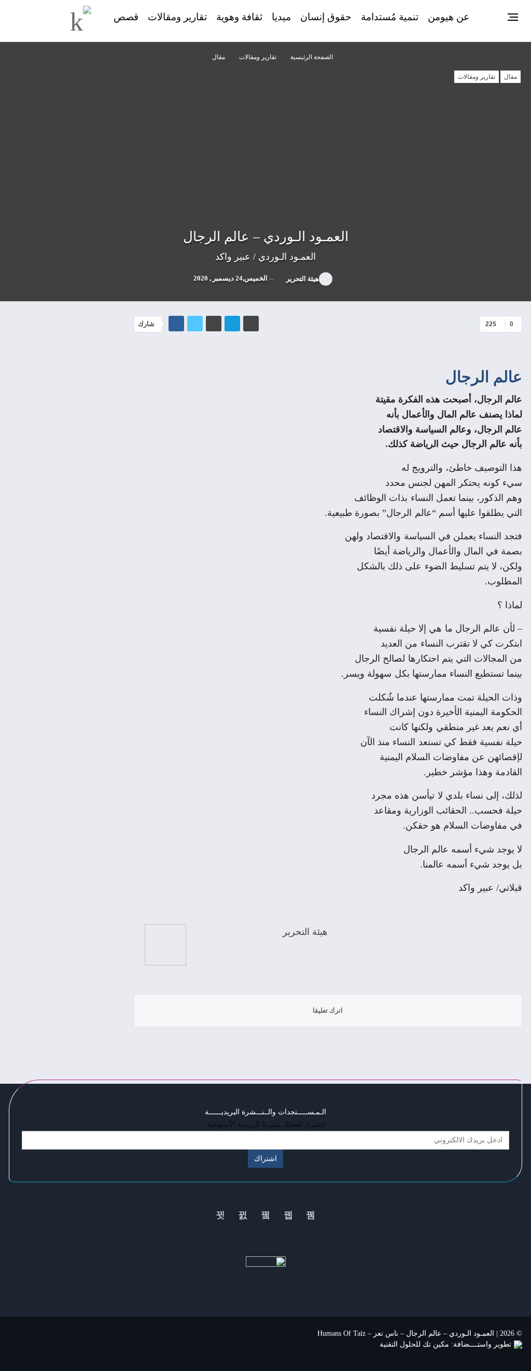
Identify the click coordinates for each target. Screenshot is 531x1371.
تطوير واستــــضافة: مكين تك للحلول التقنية (445, 1344)
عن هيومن (448, 16)
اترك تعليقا (328, 1010)
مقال (510, 76)
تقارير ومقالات (177, 16)
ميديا (281, 16)
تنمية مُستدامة (389, 16)
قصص (126, 16)
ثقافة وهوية (239, 16)
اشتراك (265, 1159)
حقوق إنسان (326, 16)
